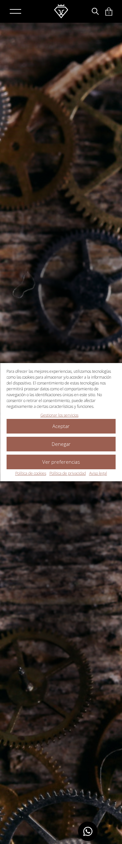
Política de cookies (30, 473)
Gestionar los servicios (59, 415)
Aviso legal (98, 473)
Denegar (61, 444)
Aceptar (61, 426)
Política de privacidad (67, 473)
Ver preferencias (61, 462)
